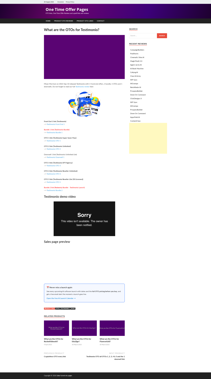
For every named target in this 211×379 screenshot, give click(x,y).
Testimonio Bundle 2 (54, 190)
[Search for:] (148, 35)
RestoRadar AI (135, 87)
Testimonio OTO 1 (54, 141)
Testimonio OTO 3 (54, 166)
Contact (100, 21)
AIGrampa (134, 83)
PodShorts (134, 54)
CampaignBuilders (137, 50)
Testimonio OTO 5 (54, 182)
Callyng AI (134, 72)
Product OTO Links (85, 21)
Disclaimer (60, 2)
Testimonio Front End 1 (56, 124)
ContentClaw (135, 121)
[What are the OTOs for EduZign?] (84, 336)
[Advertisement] (148, 138)
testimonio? (65, 308)
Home (48, 21)
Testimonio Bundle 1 (54, 132)
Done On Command (138, 95)
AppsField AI (135, 117)
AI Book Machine (136, 69)
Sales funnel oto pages (64, 375)
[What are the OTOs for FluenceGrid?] (112, 336)
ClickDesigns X (136, 98)
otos (57, 308)
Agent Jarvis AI (136, 65)
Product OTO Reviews (63, 21)
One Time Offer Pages (67, 9)
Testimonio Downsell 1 (55, 157)
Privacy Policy (70, 2)
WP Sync (133, 80)
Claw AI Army (135, 76)
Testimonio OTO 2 (54, 149)
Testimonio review (82, 87)
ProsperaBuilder (136, 91)
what (73, 308)
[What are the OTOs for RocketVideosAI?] (56, 336)
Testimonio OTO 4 (54, 174)
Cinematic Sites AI (137, 57)
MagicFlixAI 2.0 (136, 61)
